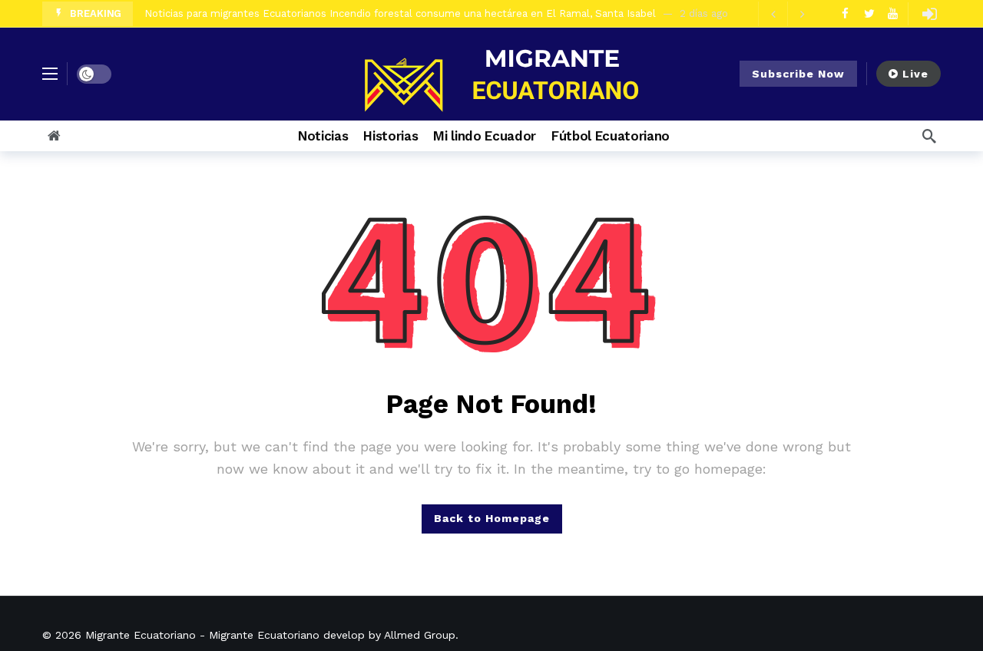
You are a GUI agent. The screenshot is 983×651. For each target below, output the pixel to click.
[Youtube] (892, 13)
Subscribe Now (798, 74)
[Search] (929, 135)
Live (915, 74)
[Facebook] (845, 13)
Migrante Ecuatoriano (140, 635)
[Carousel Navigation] (787, 14)
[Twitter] (869, 13)
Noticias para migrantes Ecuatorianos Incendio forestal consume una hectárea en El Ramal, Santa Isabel (400, 9)
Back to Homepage (492, 518)
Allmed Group (419, 635)
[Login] (929, 13)
